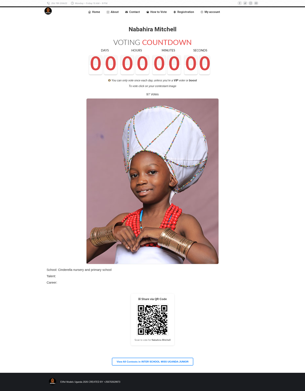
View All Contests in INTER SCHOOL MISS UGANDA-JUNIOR (153, 361)
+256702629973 (112, 382)
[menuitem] (94, 12)
